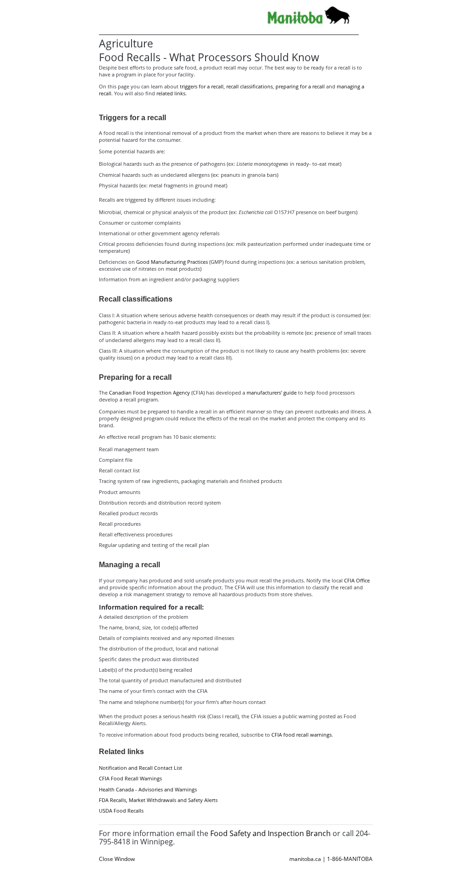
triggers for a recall (202, 86)
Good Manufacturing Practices (172, 261)
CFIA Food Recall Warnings (130, 778)
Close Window (117, 859)
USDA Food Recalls (121, 810)
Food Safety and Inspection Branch (270, 833)
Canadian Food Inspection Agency (149, 392)
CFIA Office (357, 580)
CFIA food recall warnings (301, 734)
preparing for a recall (300, 86)
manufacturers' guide (272, 392)
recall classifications (249, 86)
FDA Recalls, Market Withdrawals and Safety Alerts (158, 799)
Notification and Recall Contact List (140, 767)
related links (170, 93)
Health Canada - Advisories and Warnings (148, 789)
